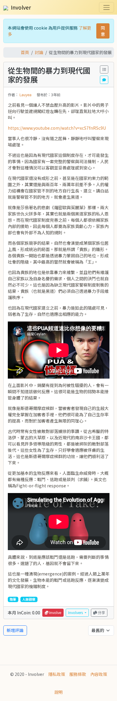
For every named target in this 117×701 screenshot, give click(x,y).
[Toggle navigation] (106, 7)
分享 (101, 612)
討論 (39, 52)
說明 (58, 692)
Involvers (76, 612)
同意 (103, 31)
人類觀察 (28, 599)
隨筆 (13, 599)
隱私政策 (56, 674)
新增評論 (15, 630)
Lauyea (26, 94)
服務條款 (77, 674)
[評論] (104, 80)
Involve (54, 612)
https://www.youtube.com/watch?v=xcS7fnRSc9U (57, 128)
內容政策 (98, 674)
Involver (20, 7)
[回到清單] (104, 69)
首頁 (25, 52)
